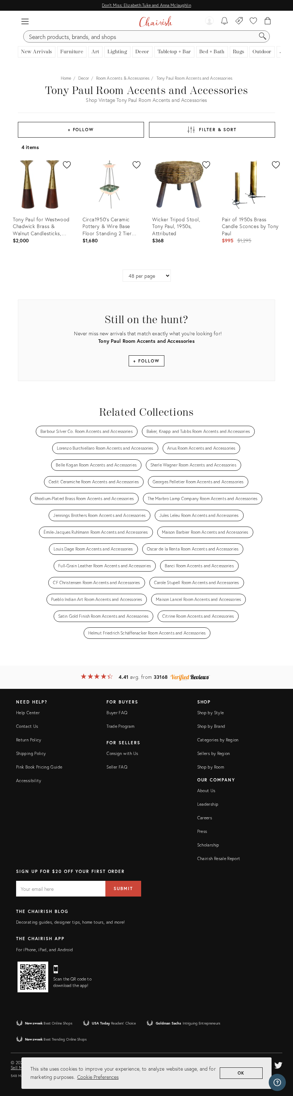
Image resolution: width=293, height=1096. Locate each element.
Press (202, 831)
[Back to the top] (279, 1058)
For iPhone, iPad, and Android (44, 949)
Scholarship (208, 845)
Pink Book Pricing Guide (39, 767)
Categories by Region (218, 739)
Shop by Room (210, 767)
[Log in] (209, 21)
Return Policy (28, 739)
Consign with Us (122, 753)
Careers (204, 817)
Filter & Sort (218, 129)
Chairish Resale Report (218, 858)
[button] (25, 21)
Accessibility (28, 780)
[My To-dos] (224, 21)
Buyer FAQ (116, 712)
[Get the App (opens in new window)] (33, 977)
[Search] (262, 36)
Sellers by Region (213, 753)
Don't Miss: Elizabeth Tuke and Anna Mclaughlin (146, 5)
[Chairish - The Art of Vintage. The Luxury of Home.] (156, 21)
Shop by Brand (211, 726)
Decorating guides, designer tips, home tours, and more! (70, 922)
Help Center (28, 712)
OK (241, 1073)
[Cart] (267, 21)
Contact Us (27, 726)
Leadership (208, 804)
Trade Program (120, 726)
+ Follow (81, 129)
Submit (123, 888)
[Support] (277, 1082)
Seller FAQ (116, 767)
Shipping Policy (31, 753)
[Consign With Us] (239, 21)
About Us (206, 790)
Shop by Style (210, 712)
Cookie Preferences (98, 1076)
